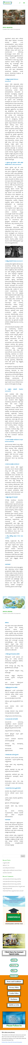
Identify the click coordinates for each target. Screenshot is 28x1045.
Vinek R (4, 890)
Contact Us (14, 975)
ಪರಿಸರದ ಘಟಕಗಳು (7, 611)
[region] (14, 1037)
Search (22, 856)
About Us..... (14, 965)
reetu (4, 879)
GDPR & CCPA (14, 1005)
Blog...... (14, 970)
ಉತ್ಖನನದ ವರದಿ (6, 862)
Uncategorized (16, 29)
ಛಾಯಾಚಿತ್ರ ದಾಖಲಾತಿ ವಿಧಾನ (9, 867)
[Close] (26, 1031)
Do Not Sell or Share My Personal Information (12, 1042)
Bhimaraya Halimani (7, 886)
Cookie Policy (14, 993)
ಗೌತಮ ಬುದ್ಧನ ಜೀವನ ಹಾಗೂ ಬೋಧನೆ (15, 890)
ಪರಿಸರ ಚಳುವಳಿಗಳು (8, 27)
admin (5, 29)
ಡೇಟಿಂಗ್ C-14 (6, 865)
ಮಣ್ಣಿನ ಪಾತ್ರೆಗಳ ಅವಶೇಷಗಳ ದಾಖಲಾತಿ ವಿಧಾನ (12, 870)
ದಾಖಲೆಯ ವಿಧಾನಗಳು (7, 872)
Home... (14, 960)
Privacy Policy (14, 987)
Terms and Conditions (14, 981)
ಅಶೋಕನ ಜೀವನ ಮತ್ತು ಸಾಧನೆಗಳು (14, 879)
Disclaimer (14, 999)
